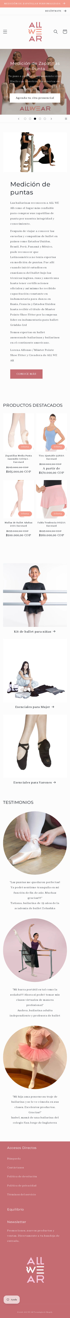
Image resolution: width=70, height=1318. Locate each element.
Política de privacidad (22, 1185)
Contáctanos (15, 1167)
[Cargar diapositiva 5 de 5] (44, 118)
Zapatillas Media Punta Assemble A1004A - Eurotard (18, 459)
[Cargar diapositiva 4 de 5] (40, 118)
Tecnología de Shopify (43, 1312)
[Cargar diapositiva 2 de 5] (30, 118)
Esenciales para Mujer (32, 707)
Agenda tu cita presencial (35, 98)
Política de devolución (22, 1176)
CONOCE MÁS (26, 374)
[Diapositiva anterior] (19, 119)
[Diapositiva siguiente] (51, 119)
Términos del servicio (21, 1194)
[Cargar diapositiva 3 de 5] (35, 118)
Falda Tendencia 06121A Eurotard (51, 524)
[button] (5, 31)
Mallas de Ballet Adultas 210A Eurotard (18, 524)
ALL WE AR (28, 1312)
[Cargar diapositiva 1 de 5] (25, 118)
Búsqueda (14, 1158)
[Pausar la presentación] (66, 119)
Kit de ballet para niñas (32, 632)
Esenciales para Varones (32, 783)
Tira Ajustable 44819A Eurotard (51, 457)
